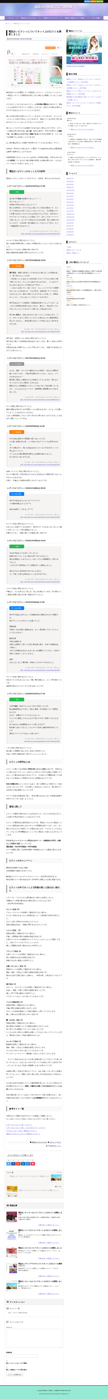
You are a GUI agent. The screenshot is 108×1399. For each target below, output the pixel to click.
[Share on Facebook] (13, 1163)
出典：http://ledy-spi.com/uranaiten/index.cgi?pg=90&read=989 (40, 234)
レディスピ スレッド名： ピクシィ (19, 1125)
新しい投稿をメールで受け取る (16, 1370)
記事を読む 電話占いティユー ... (49, 1225)
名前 (34, 1352)
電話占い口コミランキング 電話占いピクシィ (23, 1134)
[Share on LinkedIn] (23, 1163)
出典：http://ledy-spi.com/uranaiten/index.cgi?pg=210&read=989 (39, 670)
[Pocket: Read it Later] (33, 1163)
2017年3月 (70, 205)
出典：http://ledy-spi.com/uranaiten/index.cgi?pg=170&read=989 (39, 582)
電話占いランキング (50, 18)
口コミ (59, 1142)
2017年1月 (70, 211)
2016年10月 (70, 220)
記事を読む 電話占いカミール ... (49, 1293)
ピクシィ (53, 1142)
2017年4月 (70, 202)
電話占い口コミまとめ (28, 18)
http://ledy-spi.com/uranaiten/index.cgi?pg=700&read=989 (41, 741)
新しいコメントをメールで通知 (16, 1363)
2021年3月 (70, 184)
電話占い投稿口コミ (73, 253)
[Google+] (18, 1163)
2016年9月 (70, 223)
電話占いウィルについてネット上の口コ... (82, 129)
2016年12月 (70, 214)
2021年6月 (70, 181)
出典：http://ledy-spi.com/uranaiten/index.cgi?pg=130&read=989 (39, 517)
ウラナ (68, 301)
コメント (9, 1327)
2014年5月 (70, 232)
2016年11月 (70, 217)
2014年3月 (70, 235)
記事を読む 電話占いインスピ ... (49, 1242)
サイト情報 (96, 18)
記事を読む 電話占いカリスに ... (49, 1258)
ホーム (11, 18)
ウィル (68, 294)
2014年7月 (70, 226)
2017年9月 (70, 193)
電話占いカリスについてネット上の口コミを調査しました (40, 1248)
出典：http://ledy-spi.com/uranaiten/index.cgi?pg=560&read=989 (39, 464)
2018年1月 (70, 187)
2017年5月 (70, 199)
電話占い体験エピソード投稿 (74, 18)
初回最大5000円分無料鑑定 (75, 66)
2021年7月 (70, 178)
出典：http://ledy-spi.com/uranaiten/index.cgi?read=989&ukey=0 (39, 399)
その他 (68, 247)
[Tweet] (8, 1163)
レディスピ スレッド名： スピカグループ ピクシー (26, 1128)
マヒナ (68, 267)
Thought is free (64, 1393)
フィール (69, 277)
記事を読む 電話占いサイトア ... (49, 1276)
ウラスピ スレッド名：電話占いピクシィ (21, 1131)
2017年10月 (70, 190)
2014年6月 (70, 229)
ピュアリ (69, 286)
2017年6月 (70, 196)
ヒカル (58, 1146)
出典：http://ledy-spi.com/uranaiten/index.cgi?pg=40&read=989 (40, 331)
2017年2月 (70, 208)
